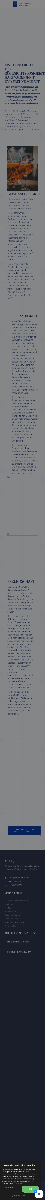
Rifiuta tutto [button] (9, 1187)
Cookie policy (19, 1183)
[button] (20, 1195)
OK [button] (30, 1189)
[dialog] (20, 1181)
